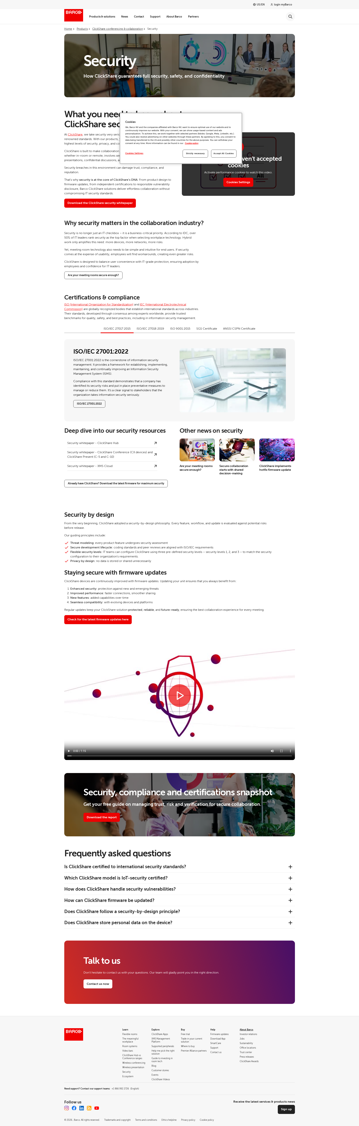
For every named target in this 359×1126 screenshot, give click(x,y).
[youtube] (96, 1108)
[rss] (89, 1108)
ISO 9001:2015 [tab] (180, 328)
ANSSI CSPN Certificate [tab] (239, 328)
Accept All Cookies (224, 153)
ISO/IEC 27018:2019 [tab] (150, 328)
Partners (193, 16)
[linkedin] (81, 1108)
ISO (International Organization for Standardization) (98, 304)
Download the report (102, 817)
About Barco (174, 16)
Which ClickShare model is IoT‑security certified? (116, 878)
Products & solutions (102, 16)
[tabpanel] (179, 380)
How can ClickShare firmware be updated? (109, 900)
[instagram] (66, 1108)
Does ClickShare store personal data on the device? (118, 922)
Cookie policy (191, 143)
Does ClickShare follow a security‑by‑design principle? (122, 911)
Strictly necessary (195, 153)
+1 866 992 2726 (125, 1088)
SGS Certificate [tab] (206, 328)
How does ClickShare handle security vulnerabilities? (120, 889)
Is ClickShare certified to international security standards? (125, 866)
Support (155, 16)
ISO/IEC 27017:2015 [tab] (117, 328)
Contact (139, 16)
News (124, 16)
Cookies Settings (238, 182)
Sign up (286, 1109)
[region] (181, 138)
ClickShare (75, 134)
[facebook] (74, 1108)
